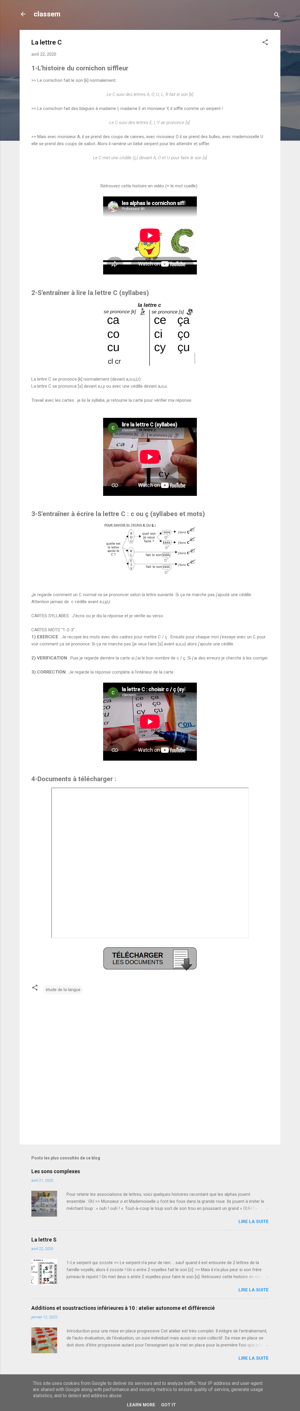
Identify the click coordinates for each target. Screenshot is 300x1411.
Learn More (141, 1404)
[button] (265, 43)
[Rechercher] (276, 16)
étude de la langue (63, 989)
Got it (168, 1404)
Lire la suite (253, 1221)
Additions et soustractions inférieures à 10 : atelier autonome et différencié (123, 1308)
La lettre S (44, 1240)
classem (47, 14)
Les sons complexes (55, 1171)
